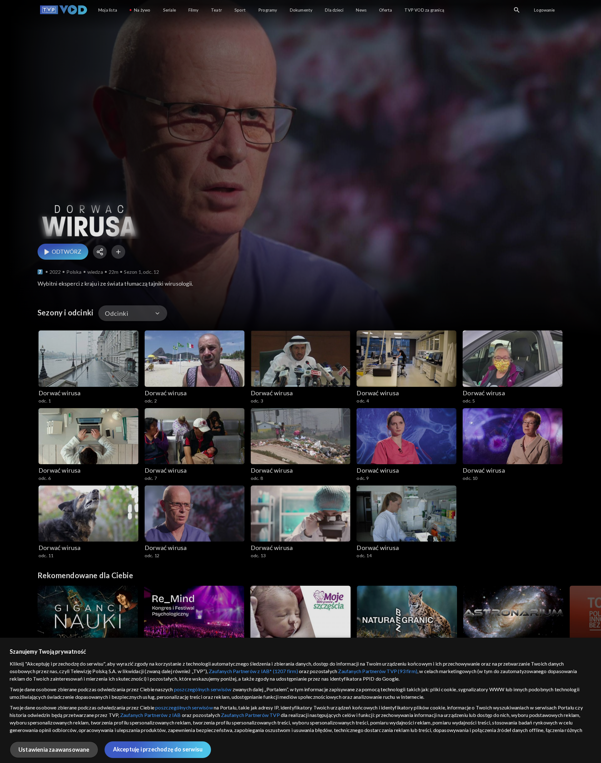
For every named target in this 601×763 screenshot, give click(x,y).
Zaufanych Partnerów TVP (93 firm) (377, 671)
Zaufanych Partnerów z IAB (150, 715)
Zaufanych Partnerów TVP (250, 715)
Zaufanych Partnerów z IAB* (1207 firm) (253, 671)
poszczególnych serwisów (203, 689)
